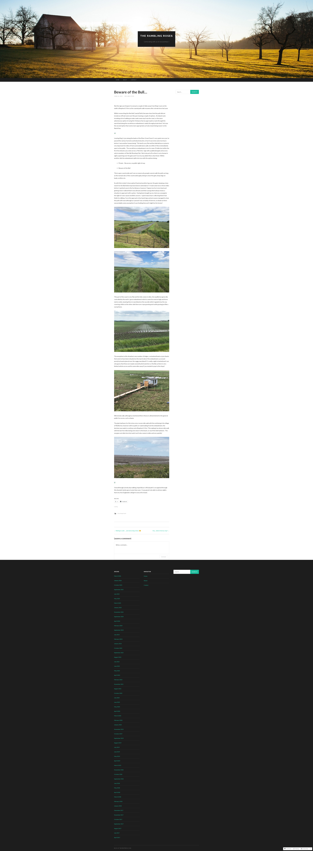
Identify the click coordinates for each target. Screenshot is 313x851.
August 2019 (117, 743)
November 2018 (118, 770)
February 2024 (118, 625)
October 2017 (118, 819)
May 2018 (117, 788)
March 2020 (117, 715)
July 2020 (116, 697)
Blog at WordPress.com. (122, 848)
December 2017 (118, 810)
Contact (134, 80)
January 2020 (118, 724)
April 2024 (117, 621)
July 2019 (116, 747)
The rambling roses (156, 35)
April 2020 (117, 711)
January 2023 (118, 643)
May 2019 (117, 756)
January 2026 (118, 580)
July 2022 (116, 661)
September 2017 (118, 824)
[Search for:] (187, 92)
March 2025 (117, 603)
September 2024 (118, 616)
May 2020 (117, 706)
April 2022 (117, 675)
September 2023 (118, 630)
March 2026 (117, 576)
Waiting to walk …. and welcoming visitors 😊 (127, 530)
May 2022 (117, 670)
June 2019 (117, 752)
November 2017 (118, 815)
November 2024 (118, 612)
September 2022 (118, 652)
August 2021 (117, 688)
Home (117, 80)
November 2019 (118, 729)
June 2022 (117, 666)
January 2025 (118, 607)
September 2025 (118, 589)
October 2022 (118, 648)
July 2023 (116, 634)
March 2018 (117, 797)
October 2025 (118, 585)
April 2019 (117, 761)
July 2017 (116, 833)
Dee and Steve (129, 96)
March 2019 (117, 765)
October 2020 (118, 693)
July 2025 (116, 594)
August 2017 (117, 828)
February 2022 (118, 679)
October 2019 (118, 734)
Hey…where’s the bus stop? (161, 530)
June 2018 (117, 783)
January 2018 (118, 806)
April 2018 (117, 792)
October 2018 (118, 774)
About (125, 80)
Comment (163, 556)
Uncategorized (122, 513)
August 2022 (117, 657)
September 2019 (118, 738)
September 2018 (118, 779)
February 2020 (118, 720)
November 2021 (118, 684)
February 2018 (118, 801)
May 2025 (117, 598)
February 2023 (118, 639)
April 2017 (117, 837)
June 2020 (117, 702)
